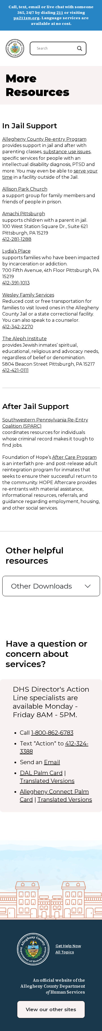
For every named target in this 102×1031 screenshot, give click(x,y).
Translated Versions (47, 780)
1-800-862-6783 (52, 732)
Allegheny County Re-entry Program (44, 139)
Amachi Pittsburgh (23, 213)
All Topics (65, 952)
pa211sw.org (26, 18)
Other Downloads (41, 586)
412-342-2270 (17, 326)
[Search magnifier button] (80, 48)
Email (52, 762)
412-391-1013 (16, 283)
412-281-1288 (16, 239)
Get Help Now (68, 946)
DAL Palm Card (41, 773)
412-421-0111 (15, 370)
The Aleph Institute (24, 338)
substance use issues (66, 151)
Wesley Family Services (28, 295)
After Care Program (74, 457)
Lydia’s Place (16, 251)
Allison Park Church (24, 189)
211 (59, 12)
